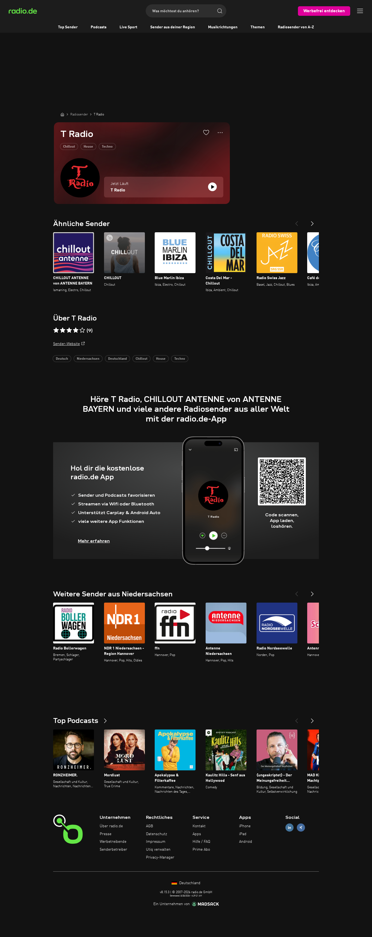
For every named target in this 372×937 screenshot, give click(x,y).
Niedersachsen (88, 359)
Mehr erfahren (94, 541)
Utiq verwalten (158, 849)
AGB (149, 826)
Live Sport (128, 27)
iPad (242, 834)
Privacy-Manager (160, 857)
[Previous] (296, 221)
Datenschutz (156, 834)
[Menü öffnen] (360, 11)
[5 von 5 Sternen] (82, 330)
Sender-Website (66, 344)
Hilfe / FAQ (201, 842)
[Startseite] (62, 114)
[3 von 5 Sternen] (69, 330)
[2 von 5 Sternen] (62, 330)
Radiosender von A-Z (296, 27)
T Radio (118, 190)
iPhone (245, 826)
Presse (105, 834)
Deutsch (62, 359)
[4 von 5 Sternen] (75, 330)
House (88, 146)
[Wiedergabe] (212, 186)
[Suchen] (220, 11)
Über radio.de (111, 826)
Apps (197, 834)
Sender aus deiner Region (172, 27)
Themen (258, 27)
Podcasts (98, 27)
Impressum (155, 842)
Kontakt (199, 826)
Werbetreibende (113, 842)
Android (245, 842)
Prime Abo (201, 849)
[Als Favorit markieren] (206, 132)
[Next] (312, 221)
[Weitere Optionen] (220, 132)
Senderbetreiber (113, 849)
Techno (107, 146)
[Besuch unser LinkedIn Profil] (289, 827)
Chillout (69, 146)
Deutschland (117, 359)
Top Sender (68, 27)
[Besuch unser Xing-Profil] (301, 827)
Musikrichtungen (222, 27)
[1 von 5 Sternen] (56, 330)
